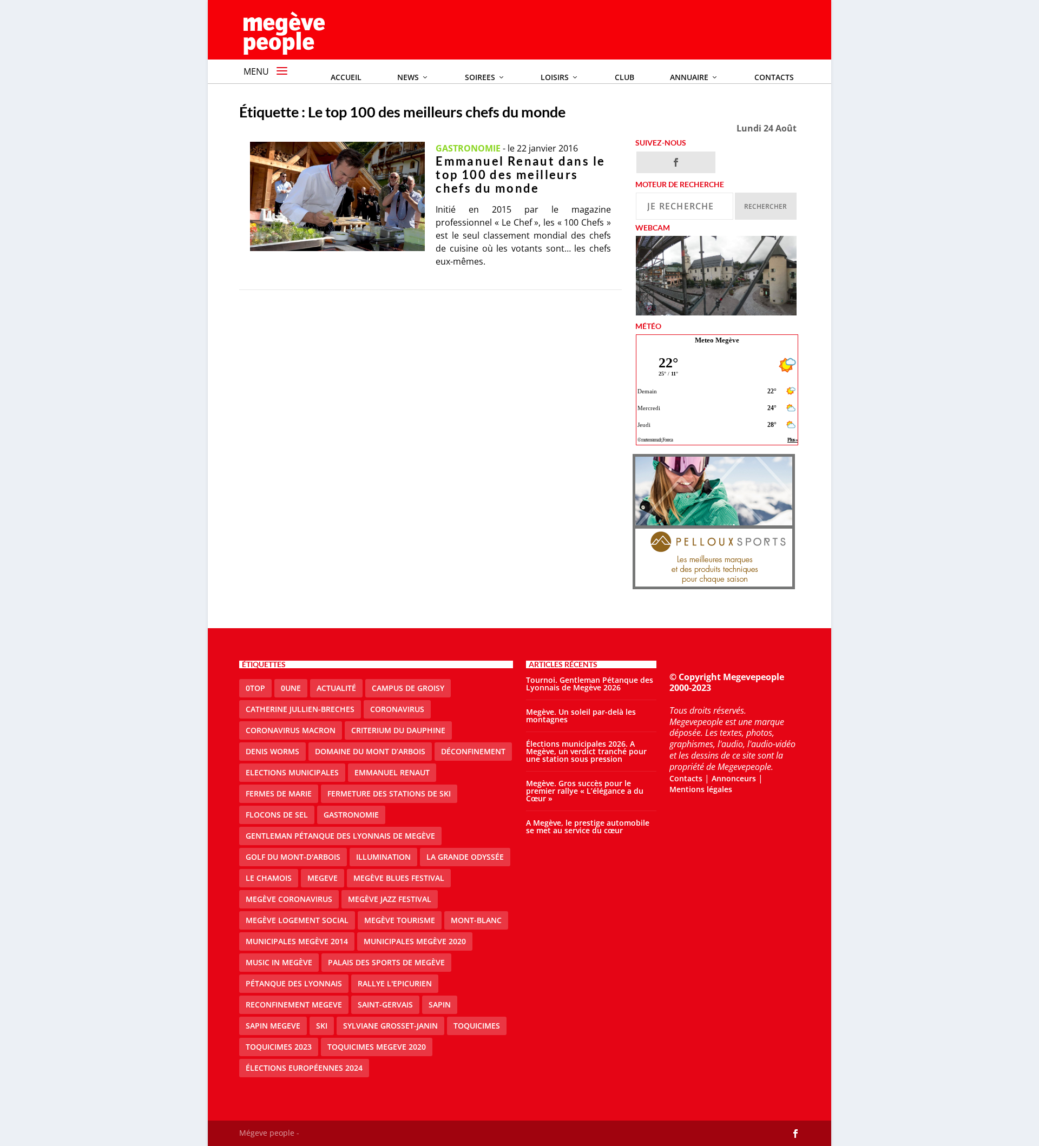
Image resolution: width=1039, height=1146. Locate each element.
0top (255, 688)
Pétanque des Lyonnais (294, 983)
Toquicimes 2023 (279, 1047)
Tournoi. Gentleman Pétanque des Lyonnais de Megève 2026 (589, 684)
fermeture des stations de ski (389, 793)
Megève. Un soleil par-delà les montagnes (581, 716)
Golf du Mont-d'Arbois (293, 857)
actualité (336, 688)
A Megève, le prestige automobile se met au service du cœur (587, 826)
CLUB (624, 77)
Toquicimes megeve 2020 (376, 1047)
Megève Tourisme (399, 920)
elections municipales (292, 772)
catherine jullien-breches (300, 709)
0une (291, 688)
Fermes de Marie (279, 793)
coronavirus (397, 709)
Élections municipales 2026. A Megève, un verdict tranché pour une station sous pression (586, 751)
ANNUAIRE (689, 77)
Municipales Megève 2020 (415, 941)
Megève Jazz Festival (389, 899)
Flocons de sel (277, 814)
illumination (383, 857)
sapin (440, 1004)
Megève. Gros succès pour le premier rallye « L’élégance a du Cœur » (584, 790)
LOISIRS (555, 77)
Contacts (774, 77)
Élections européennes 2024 (304, 1068)
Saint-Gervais (385, 1004)
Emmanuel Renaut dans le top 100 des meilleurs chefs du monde (520, 174)
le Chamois (269, 878)
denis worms (272, 751)
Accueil (346, 77)
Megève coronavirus (289, 899)
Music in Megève (279, 962)
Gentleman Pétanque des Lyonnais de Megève (340, 836)
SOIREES (480, 77)
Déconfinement (473, 751)
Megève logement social (297, 920)
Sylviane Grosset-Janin (390, 1025)
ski (321, 1025)
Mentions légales (700, 789)
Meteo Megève (717, 340)
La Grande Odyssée (465, 857)
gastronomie (351, 814)
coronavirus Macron (291, 730)
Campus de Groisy (408, 688)
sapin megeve (273, 1025)
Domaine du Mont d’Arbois (370, 751)
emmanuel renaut (392, 772)
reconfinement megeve (294, 1004)
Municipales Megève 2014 (297, 941)
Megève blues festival (398, 878)
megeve (322, 878)
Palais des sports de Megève (386, 962)
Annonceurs (734, 778)
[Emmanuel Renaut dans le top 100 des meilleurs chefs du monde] (337, 196)
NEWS (408, 77)
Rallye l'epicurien (395, 983)
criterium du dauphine (398, 730)
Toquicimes (476, 1025)
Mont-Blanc (476, 920)
